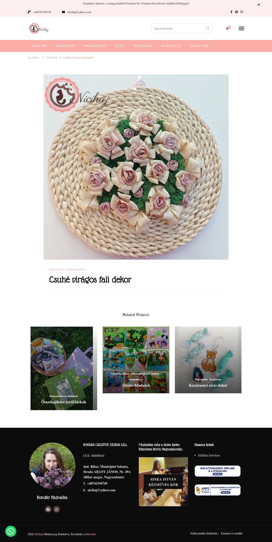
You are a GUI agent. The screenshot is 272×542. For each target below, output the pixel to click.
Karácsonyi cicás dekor (208, 385)
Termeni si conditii (231, 533)
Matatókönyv (136, 379)
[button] (10, 531)
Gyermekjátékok (120, 374)
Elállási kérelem (209, 455)
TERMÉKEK (65, 46)
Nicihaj (38, 534)
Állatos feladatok (136, 385)
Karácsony (215, 379)
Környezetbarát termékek (63, 396)
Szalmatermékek (75, 269)
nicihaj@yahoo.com (79, 12)
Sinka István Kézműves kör (163, 482)
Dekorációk (56, 269)
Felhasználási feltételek (203, 533)
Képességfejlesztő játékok (145, 374)
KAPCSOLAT (171, 46)
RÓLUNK (39, 46)
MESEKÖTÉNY (94, 46)
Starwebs (90, 534)
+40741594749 (42, 12)
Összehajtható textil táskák (63, 402)
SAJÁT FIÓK (199, 46)
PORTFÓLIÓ (143, 46)
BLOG (120, 46)
